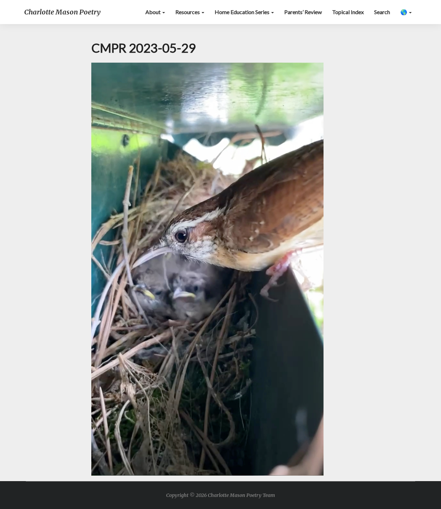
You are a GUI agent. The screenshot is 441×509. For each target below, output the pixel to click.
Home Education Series (242, 12)
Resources (188, 12)
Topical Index (348, 12)
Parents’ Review (303, 12)
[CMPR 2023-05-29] (207, 271)
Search (382, 12)
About (153, 12)
